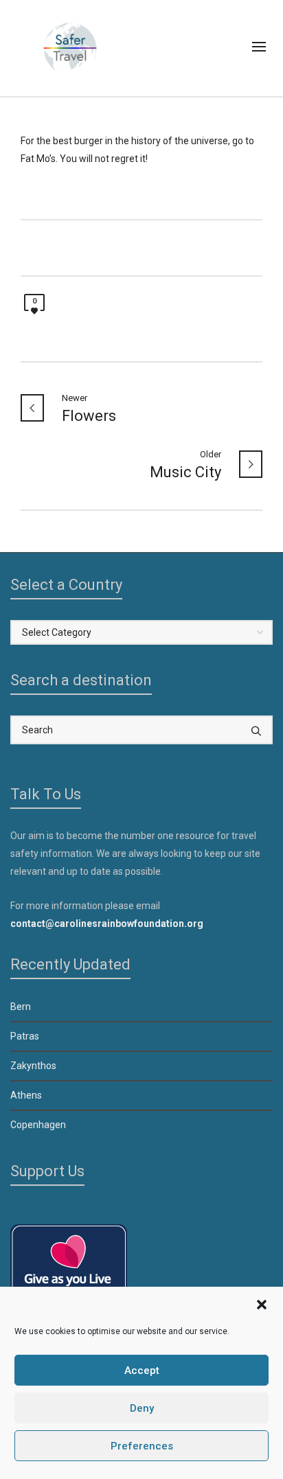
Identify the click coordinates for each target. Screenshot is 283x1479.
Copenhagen (38, 1124)
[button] (262, 1304)
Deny (142, 1408)
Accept (141, 1370)
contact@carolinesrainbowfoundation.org (106, 923)
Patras (24, 1036)
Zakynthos (33, 1065)
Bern (20, 1006)
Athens (26, 1095)
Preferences (142, 1446)
